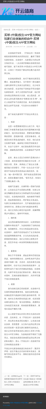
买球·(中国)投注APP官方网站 (22, 30)
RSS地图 (39, 403)
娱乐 (36, 30)
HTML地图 (6, 405)
